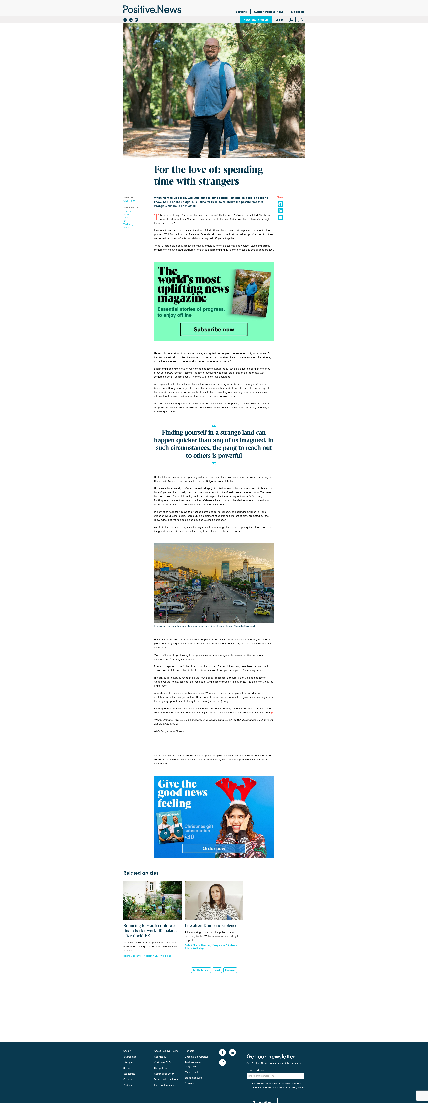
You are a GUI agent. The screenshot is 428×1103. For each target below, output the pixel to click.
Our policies (161, 1068)
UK (124, 221)
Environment (130, 1056)
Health (126, 955)
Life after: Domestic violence (211, 926)
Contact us (160, 1056)
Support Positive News (269, 12)
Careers (189, 1083)
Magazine (298, 12)
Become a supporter (196, 1056)
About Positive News (166, 1050)
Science (127, 1068)
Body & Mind (191, 945)
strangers (230, 970)
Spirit (125, 217)
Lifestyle (127, 211)
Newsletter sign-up (255, 19)
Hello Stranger (169, 388)
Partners (189, 1050)
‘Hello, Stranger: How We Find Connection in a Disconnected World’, (193, 719)
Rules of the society (165, 1085)
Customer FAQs (163, 1062)
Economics (129, 1073)
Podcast (127, 1085)
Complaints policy (164, 1073)
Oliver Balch (129, 200)
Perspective (218, 945)
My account (191, 1072)
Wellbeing (128, 224)
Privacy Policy (297, 1087)
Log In (279, 20)
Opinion (127, 1079)
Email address (255, 1070)
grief (217, 970)
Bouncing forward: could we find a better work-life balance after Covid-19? (150, 931)
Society (126, 214)
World (126, 227)
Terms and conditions (166, 1079)
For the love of (201, 970)
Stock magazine (194, 1077)
